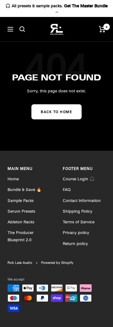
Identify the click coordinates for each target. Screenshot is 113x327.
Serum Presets (21, 211)
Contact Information (82, 200)
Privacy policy (76, 232)
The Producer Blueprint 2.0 (21, 236)
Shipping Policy (77, 211)
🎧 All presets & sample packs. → (56, 8)
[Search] (22, 29)
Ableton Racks (21, 221)
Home (13, 178)
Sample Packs (21, 200)
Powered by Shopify (57, 262)
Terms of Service (78, 221)
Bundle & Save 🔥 (24, 189)
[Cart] (102, 29)
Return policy (75, 243)
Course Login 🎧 (78, 178)
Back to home (56, 112)
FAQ (67, 189)
